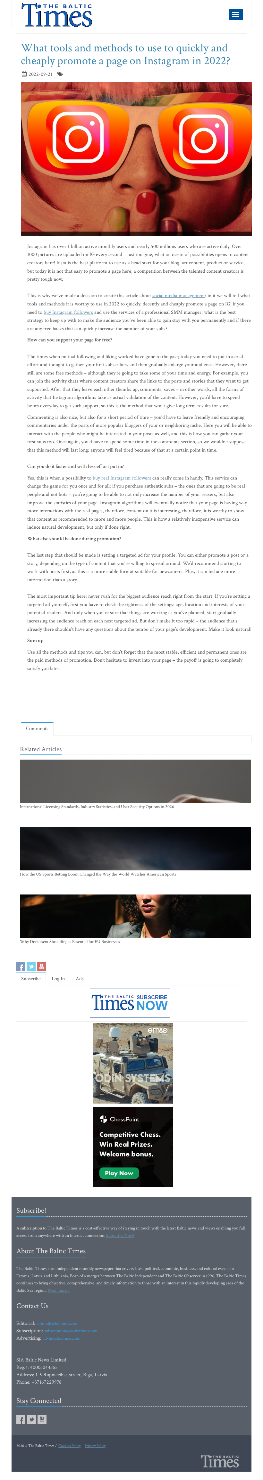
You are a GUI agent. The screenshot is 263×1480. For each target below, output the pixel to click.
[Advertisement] (137, 698)
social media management (178, 295)
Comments (37, 728)
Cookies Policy (69, 1445)
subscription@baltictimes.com (71, 1331)
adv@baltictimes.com (62, 1338)
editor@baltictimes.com (58, 1323)
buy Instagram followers (68, 312)
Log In (58, 978)
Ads (80, 978)
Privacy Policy (95, 1445)
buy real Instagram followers (122, 478)
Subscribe (31, 978)
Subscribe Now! (120, 1235)
